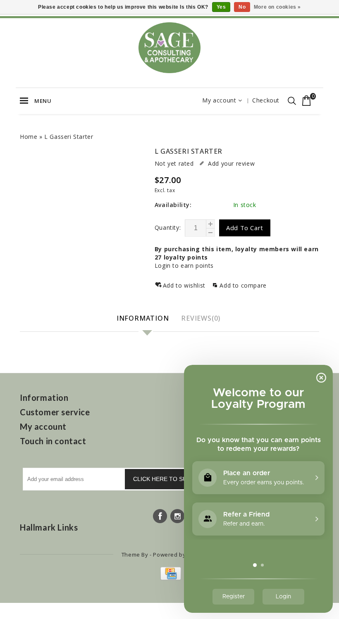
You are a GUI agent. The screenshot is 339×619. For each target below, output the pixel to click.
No (242, 7)
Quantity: (168, 227)
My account (219, 100)
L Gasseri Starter (68, 136)
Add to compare (243, 285)
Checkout (265, 100)
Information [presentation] (143, 318)
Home (28, 136)
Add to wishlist (185, 285)
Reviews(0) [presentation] (200, 318)
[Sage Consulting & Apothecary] (169, 47)
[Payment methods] (169, 578)
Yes (221, 7)
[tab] (143, 318)
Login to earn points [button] (184, 265)
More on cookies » (277, 7)
